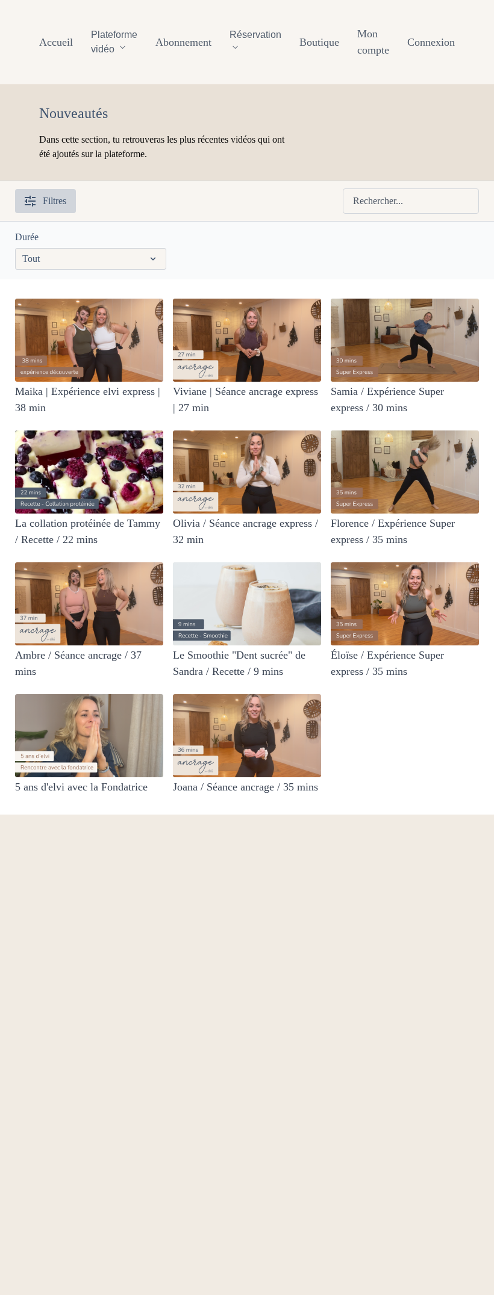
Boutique (319, 42)
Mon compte (373, 42)
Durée (27, 237)
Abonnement (183, 42)
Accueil (56, 42)
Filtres (54, 201)
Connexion (431, 42)
